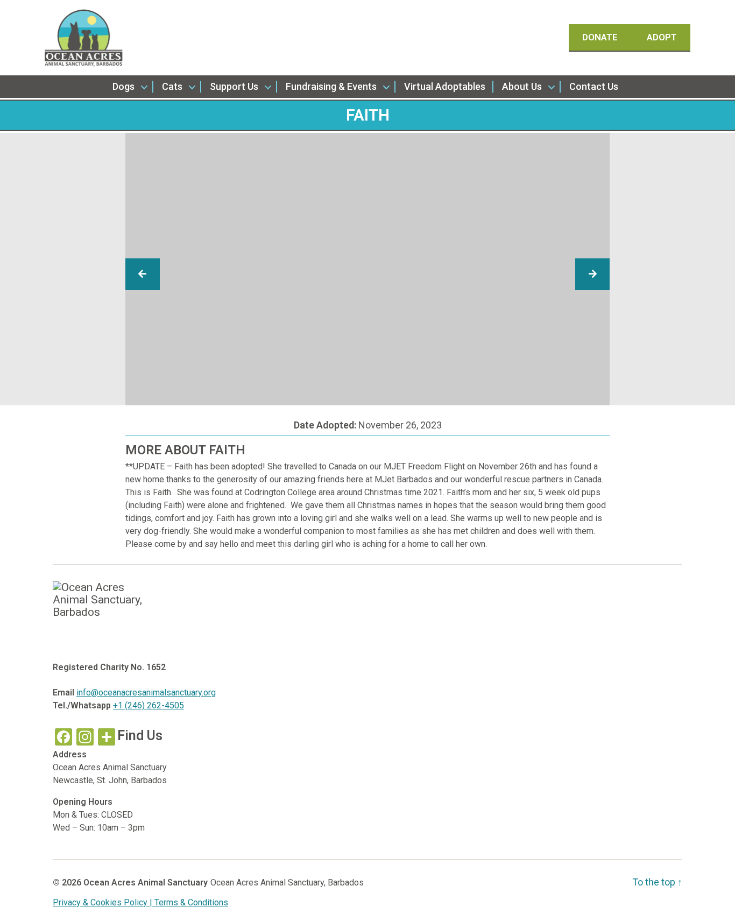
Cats (172, 86)
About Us (522, 86)
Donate (601, 37)
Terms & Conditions (191, 902)
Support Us (234, 86)
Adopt (662, 37)
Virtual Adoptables (444, 86)
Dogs (123, 86)
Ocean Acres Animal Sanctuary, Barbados (287, 882)
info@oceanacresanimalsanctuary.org (146, 692)
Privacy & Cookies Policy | (103, 902)
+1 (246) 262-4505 (148, 705)
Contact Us (593, 86)
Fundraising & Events (331, 86)
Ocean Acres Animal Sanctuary (145, 882)
